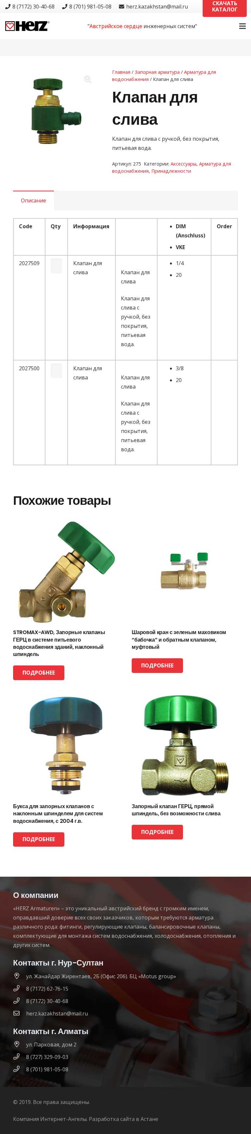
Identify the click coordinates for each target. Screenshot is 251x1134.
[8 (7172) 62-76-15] (19, 988)
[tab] (33, 200)
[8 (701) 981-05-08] (19, 1069)
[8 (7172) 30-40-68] (19, 1001)
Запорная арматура (157, 72)
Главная (121, 72)
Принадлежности (171, 171)
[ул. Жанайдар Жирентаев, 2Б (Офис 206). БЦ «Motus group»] (19, 976)
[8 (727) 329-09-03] (19, 1057)
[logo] (27, 26)
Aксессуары (183, 164)
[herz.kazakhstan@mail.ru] (19, 1013)
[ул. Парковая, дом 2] (19, 1044)
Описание (33, 200)
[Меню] (242, 26)
